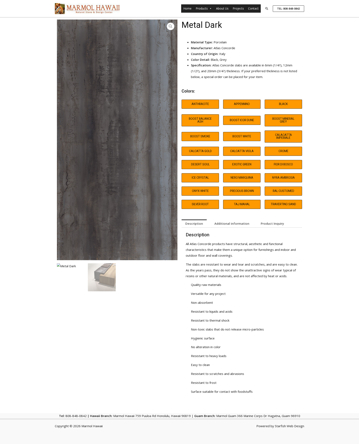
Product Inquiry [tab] (272, 223)
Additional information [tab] (231, 223)
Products (202, 8)
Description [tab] (194, 223)
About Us (222, 8)
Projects (238, 8)
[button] (267, 8)
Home (187, 8)
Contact (253, 8)
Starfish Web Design (289, 426)
